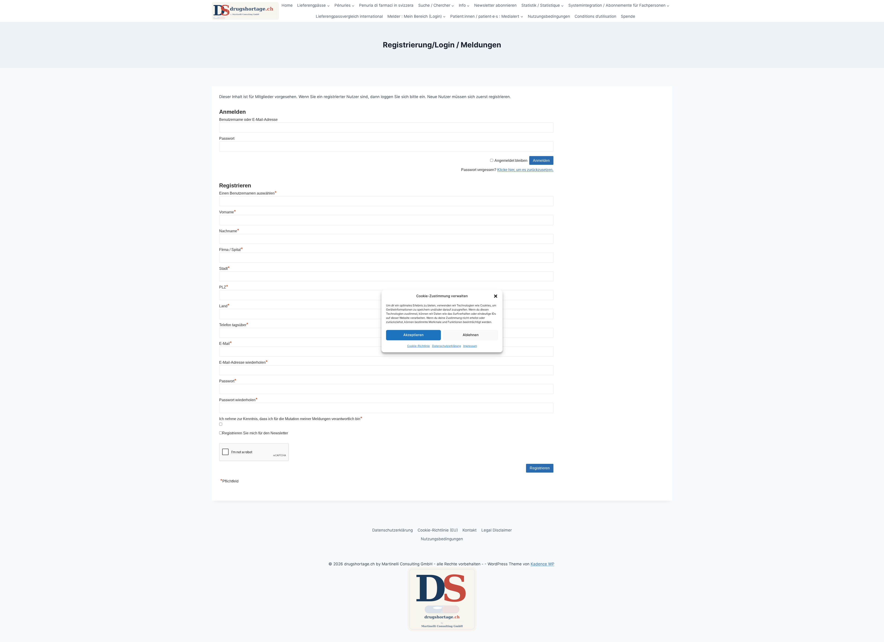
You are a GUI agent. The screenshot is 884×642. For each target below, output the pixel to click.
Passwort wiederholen (238, 400)
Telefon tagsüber (233, 325)
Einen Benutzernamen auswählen (248, 193)
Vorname (227, 212)
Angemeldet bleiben (510, 161)
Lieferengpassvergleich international (349, 16)
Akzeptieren (413, 335)
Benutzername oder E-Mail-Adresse (248, 120)
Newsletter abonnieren (495, 5)
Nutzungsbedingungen (549, 16)
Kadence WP (542, 564)
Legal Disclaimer (496, 530)
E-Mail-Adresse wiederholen (243, 362)
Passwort (226, 138)
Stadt (224, 268)
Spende (628, 16)
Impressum (470, 346)
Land (224, 306)
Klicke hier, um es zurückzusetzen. (525, 170)
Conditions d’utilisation (595, 16)
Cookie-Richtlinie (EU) (438, 530)
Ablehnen (471, 335)
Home (287, 5)
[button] (495, 296)
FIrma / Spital (231, 250)
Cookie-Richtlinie (418, 346)
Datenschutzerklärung (446, 346)
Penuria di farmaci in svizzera (386, 5)
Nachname (229, 231)
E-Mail (225, 344)
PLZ (223, 287)
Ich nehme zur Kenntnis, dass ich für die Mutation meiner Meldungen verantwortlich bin (290, 419)
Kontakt (469, 530)
